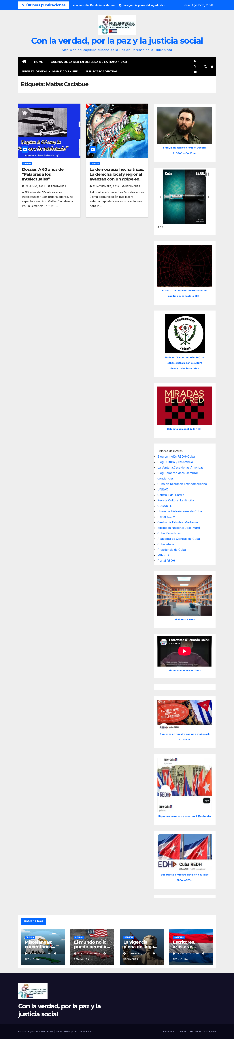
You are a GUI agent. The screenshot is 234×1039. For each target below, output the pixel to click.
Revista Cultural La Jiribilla (175, 500)
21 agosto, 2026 (40, 953)
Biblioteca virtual (102, 71)
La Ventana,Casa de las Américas (180, 467)
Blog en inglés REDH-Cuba (176, 456)
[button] (205, 66)
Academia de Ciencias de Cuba (178, 539)
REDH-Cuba (58, 186)
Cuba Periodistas (169, 533)
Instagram (210, 1031)
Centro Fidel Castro (170, 495)
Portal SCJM (166, 517)
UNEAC (162, 489)
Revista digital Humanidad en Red (50, 71)
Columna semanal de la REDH (185, 428)
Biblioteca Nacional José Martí (178, 528)
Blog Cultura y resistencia (175, 462)
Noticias (179, 937)
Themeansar (84, 1031)
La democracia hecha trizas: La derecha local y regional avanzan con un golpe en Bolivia (117, 176)
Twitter (182, 1031)
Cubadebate (165, 544)
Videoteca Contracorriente (184, 670)
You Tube (195, 1031)
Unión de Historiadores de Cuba (179, 511)
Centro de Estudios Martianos (177, 522)
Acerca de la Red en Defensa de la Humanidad (89, 62)
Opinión (27, 164)
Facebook (169, 1031)
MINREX (163, 555)
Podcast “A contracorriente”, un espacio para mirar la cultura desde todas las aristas (184, 363)
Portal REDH (166, 560)
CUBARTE (164, 506)
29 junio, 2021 (35, 186)
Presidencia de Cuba (171, 549)
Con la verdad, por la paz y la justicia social (117, 40)
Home (38, 62)
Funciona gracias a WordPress (36, 1031)
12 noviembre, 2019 (106, 186)
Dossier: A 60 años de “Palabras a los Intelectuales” (42, 174)
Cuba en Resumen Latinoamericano (182, 484)
